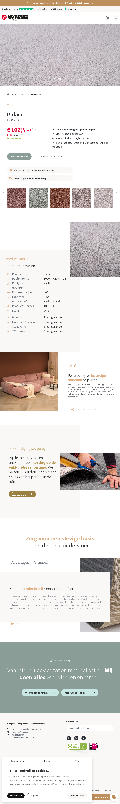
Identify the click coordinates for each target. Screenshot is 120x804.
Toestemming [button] (17, 761)
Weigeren (33, 795)
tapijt (23, 94)
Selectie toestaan (77, 795)
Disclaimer (96, 790)
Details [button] (47, 761)
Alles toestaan (16, 795)
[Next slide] (117, 192)
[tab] (54, 78)
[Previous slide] (3, 192)
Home (13, 94)
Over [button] (77, 761)
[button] (60, 3)
